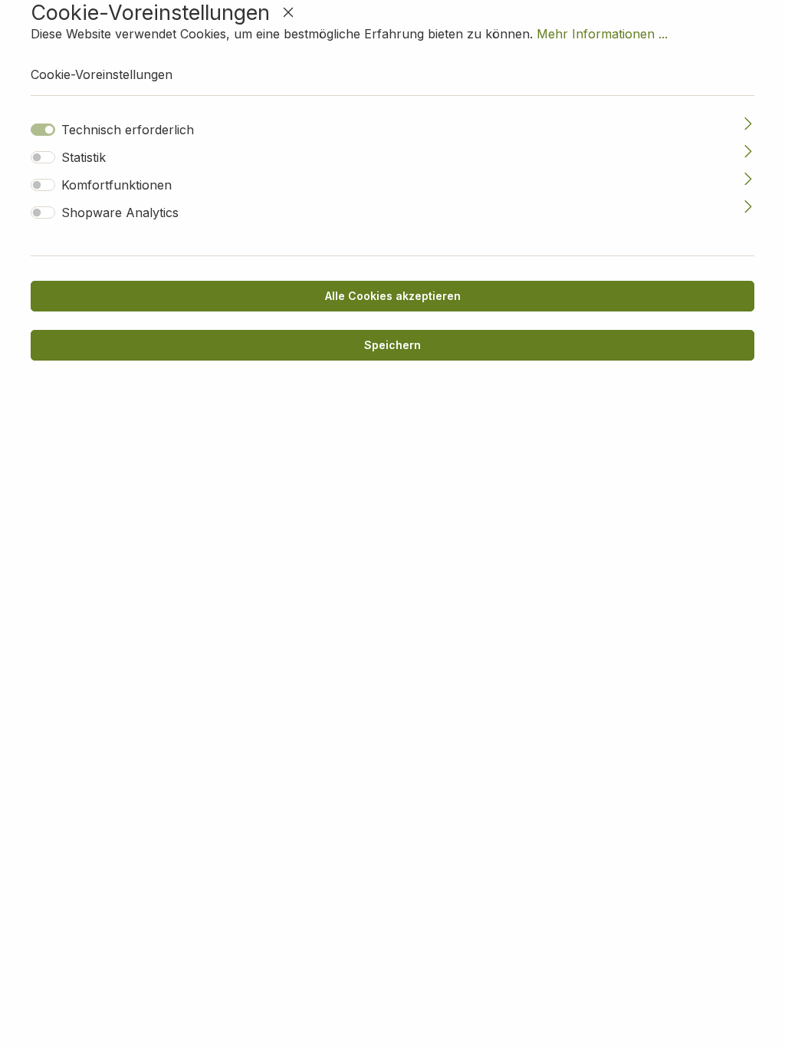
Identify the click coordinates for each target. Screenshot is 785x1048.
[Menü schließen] (288, 12)
